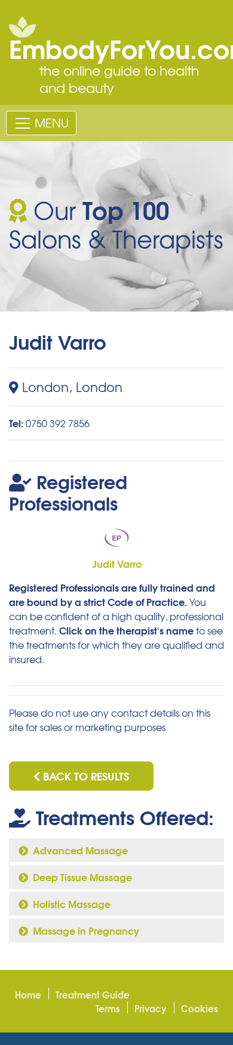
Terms (108, 1008)
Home (28, 994)
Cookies (199, 1008)
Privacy (150, 1008)
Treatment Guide (93, 994)
